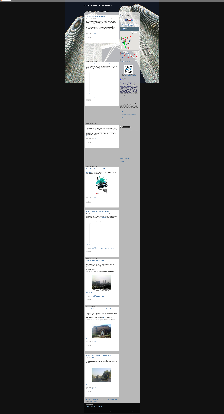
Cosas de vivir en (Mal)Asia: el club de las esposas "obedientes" (101, 126)
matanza (129, 91)
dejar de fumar (135, 103)
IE (136, 95)
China (126, 55)
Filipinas (121, 61)
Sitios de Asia (97, 11)
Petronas (121, 89)
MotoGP (136, 88)
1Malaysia (132, 81)
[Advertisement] (101, 52)
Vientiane (135, 101)
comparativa (124, 103)
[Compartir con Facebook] (90, 37)
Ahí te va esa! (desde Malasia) (98, 5)
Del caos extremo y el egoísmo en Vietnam (96, 16)
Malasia (107, 139)
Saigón (125, 89)
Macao (129, 56)
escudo (121, 104)
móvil (125, 86)
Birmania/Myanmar (132, 60)
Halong (93, 97)
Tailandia (112, 248)
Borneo (131, 87)
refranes (136, 105)
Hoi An (129, 95)
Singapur (121, 55)
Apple (137, 86)
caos (136, 102)
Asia (91, 97)
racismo (133, 86)
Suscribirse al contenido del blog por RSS (94, 406)
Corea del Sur (127, 61)
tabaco (126, 106)
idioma (124, 91)
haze (93, 272)
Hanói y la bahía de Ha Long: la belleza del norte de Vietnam (100, 63)
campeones (133, 102)
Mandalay (98, 388)
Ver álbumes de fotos (129, 25)
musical (126, 105)
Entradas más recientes (92, 399)
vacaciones (121, 107)
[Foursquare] (132, 20)
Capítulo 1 (92, 357)
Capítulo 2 (92, 311)
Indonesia (127, 53)
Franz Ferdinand (131, 94)
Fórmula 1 (94, 199)
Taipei (125, 101)
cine (121, 103)
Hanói (97, 97)
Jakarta (133, 88)
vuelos (134, 107)
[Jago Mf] (126, 20)
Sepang (101, 199)
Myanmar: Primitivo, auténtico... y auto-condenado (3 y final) (100, 308)
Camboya (135, 87)
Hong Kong (131, 54)
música (128, 81)
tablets (130, 92)
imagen (124, 81)
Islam (104, 139)
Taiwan (128, 101)
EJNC (136, 81)
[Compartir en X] (89, 37)
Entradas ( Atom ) (94, 401)
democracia (127, 90)
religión (136, 91)
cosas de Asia (100, 139)
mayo (123, 112)
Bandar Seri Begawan (123, 93)
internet (136, 104)
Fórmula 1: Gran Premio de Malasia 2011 (95, 168)
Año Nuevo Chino (124, 87)
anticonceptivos (132, 89)
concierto (126, 85)
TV (129, 82)
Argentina (136, 92)
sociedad (121, 92)
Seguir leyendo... (89, 30)
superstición (126, 92)
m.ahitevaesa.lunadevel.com (130, 75)
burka (130, 102)
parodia (133, 91)
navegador (129, 105)
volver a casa (130, 107)
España (125, 94)
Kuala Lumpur (98, 296)
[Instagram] (128, 20)
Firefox (128, 94)
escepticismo (132, 90)
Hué (134, 95)
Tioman (128, 89)
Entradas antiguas (113, 399)
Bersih (128, 87)
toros (131, 106)
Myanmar (98, 342)
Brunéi (129, 59)
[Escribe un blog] (88, 37)
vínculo (137, 107)
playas (103, 248)
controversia (94, 139)
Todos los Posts (89, 11)
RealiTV (128, 84)
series (123, 106)
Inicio (103, 399)
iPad (121, 91)
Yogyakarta (124, 102)
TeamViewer (122, 161)
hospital (130, 85)
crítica (133, 79)
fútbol (127, 104)
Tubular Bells (131, 101)
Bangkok (128, 93)
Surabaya (122, 101)
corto (127, 103)
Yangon (121, 102)
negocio (133, 105)
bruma (91, 296)
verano (125, 107)
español (124, 104)
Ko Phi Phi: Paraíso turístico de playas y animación (98, 211)
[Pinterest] (130, 20)
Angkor (133, 92)
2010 (122, 120)
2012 (122, 117)
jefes (126, 91)
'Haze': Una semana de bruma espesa (95, 260)
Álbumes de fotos (105, 11)
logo (121, 105)
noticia (132, 80)
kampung (104, 317)
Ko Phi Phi (97, 248)
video (127, 107)
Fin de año (129, 83)
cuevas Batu (130, 103)
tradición (136, 106)
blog (136, 89)
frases (136, 90)
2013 (122, 111)
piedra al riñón (129, 86)
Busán (133, 93)
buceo (135, 84)
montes (123, 105)
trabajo (133, 106)
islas (93, 248)
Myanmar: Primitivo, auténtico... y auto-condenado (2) (98, 355)
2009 (122, 122)
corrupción (122, 90)
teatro (129, 106)
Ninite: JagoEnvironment (124, 158)
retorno (121, 106)
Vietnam (105, 97)
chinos (123, 85)
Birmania (94, 342)
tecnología (122, 83)
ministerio (121, 86)
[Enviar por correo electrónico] (86, 37)
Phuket (100, 248)
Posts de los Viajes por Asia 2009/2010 (129, 24)
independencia (132, 104)
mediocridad (134, 85)
